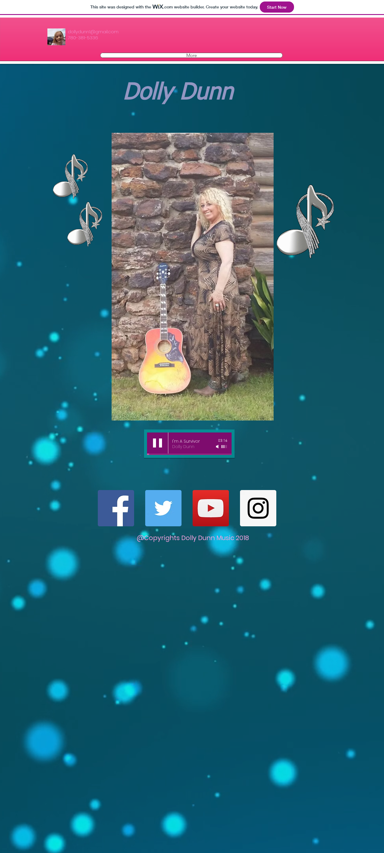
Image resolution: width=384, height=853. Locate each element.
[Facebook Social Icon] (116, 508)
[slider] (224, 446)
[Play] (157, 442)
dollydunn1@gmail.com (93, 31)
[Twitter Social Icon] (163, 508)
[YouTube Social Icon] (211, 508)
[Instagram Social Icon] (258, 508)
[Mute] (218, 447)
